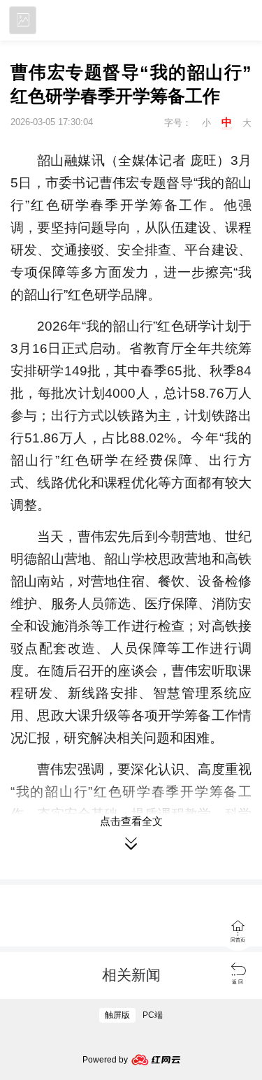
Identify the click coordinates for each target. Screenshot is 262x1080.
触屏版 (117, 1015)
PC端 (153, 1015)
